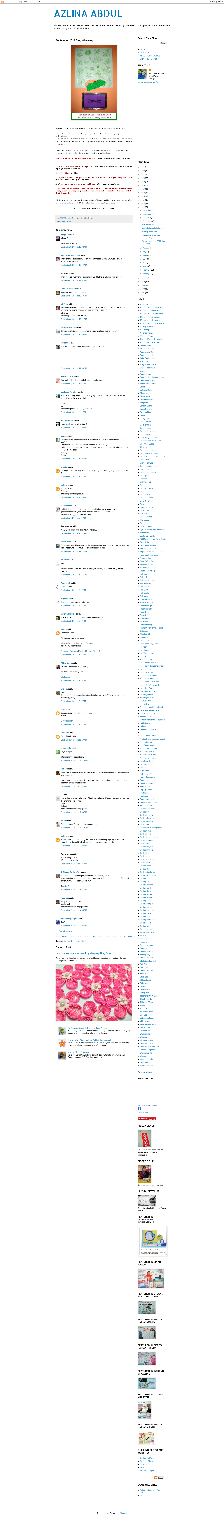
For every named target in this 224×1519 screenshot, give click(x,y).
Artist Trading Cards (148, 358)
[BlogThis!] (85, 218)
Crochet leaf (145, 491)
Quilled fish (144, 825)
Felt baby (144, 574)
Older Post (127, 936)
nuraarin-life (66, 748)
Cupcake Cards (146, 498)
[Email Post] (78, 218)
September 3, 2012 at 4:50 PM (73, 428)
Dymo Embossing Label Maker (152, 530)
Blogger (123, 1513)
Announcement (146, 355)
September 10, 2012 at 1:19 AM (74, 740)
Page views (145, 771)
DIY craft (143, 514)
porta (63, 710)
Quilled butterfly (146, 815)
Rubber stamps (146, 945)
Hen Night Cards (147, 688)
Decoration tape (146, 504)
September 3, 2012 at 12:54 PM (74, 368)
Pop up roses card (149, 232)
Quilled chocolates (147, 818)
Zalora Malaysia (146, 1066)
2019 (142, 182)
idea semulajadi (68, 420)
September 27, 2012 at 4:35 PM (74, 910)
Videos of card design (149, 1024)
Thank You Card (147, 999)
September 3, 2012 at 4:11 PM (73, 412)
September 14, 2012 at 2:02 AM (74, 846)
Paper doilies (145, 780)
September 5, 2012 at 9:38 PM (73, 621)
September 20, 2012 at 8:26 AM (74, 864)
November (147, 214)
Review (143, 936)
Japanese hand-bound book (151, 707)
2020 (142, 178)
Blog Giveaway (67, 221)
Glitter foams (145, 637)
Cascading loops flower (149, 438)
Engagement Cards (148, 549)
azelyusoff (65, 235)
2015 (142, 196)
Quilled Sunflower (147, 872)
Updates (143, 1015)
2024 (142, 167)
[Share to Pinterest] (91, 218)
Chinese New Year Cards (150, 441)
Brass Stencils (146, 409)
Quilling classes (146, 885)
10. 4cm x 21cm (146, 304)
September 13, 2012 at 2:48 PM (74, 812)
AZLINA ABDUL (88, 13)
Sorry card (144, 967)
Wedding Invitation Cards (150, 1047)
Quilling (143, 879)
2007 (142, 293)
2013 (142, 204)
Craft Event (144, 460)
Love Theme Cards (148, 736)
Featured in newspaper (149, 571)
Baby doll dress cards (149, 365)
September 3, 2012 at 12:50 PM (74, 335)
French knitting (146, 625)
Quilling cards (145, 882)
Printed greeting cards (149, 802)
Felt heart (144, 590)
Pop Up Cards (146, 790)
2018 (142, 185)
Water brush (145, 1031)
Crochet (143, 485)
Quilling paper (146, 913)
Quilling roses (145, 917)
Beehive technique (148, 380)
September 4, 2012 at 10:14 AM (74, 533)
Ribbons (143, 942)
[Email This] (82, 218)
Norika (64, 629)
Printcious (144, 796)
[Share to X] (87, 218)
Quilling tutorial (146, 926)
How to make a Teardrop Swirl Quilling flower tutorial (89, 1040)
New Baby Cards (147, 761)
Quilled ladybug (146, 847)
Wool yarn (144, 1062)
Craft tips (143, 476)
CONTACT (144, 53)
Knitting (143, 726)
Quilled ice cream (147, 840)
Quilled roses (145, 866)
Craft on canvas (146, 463)
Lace (142, 733)
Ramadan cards (146, 929)
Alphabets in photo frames (153, 228)
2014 (142, 200)
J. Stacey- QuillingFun (70, 872)
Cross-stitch (145, 495)
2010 (142, 282)
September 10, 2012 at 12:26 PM (74, 761)
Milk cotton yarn (146, 742)
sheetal (64, 467)
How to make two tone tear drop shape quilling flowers (85, 953)
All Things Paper (147, 1471)
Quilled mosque (146, 856)
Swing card (144, 993)
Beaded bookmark (147, 368)
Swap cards (145, 989)
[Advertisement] (152, 122)
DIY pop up (144, 520)
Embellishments (146, 542)
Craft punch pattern (148, 472)
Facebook (74, 651)
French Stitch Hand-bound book (153, 628)
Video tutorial (145, 1021)
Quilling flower (146, 894)
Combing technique (148, 450)
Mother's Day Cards (148, 755)
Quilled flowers (146, 831)
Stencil (143, 974)
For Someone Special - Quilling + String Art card (87, 1028)
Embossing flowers (148, 545)
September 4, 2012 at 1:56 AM (73, 477)
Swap (142, 986)
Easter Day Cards (147, 536)
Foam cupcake (146, 609)
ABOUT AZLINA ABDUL (150, 56)
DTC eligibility (67, 721)
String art (143, 983)
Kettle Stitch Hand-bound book (152, 720)
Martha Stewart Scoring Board (152, 739)
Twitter (82, 651)
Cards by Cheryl (146, 1461)
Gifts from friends (147, 634)
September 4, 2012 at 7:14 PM (73, 606)
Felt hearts (144, 593)
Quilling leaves (146, 907)
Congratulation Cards (149, 453)
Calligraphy (145, 419)
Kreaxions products (148, 729)
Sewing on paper (147, 951)
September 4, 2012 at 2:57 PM (73, 590)
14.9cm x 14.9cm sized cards (152, 323)
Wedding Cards (146, 1043)
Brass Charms (146, 406)
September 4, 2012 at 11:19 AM (74, 551)
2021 (142, 174)
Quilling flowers (146, 898)
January (146, 274)
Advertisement (146, 346)
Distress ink (145, 511)
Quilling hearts (146, 901)
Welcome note (146, 1053)
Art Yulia (143, 1467)
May (145, 259)
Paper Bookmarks (147, 777)
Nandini (64, 769)
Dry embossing (146, 526)
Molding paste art (147, 752)
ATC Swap (144, 361)
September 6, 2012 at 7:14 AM (73, 724)
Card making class (147, 431)
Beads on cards (146, 374)
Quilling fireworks (147, 891)
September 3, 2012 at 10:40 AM (74, 265)
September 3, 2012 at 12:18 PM (74, 296)
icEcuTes (65, 560)
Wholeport (144, 1056)
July (145, 252)
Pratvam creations (69, 289)
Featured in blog (147, 564)
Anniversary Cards (147, 352)
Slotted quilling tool (148, 961)
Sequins (143, 948)
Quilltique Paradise (69, 392)
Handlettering (145, 669)
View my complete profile (148, 82)
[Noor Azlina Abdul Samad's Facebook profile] (139, 1110)
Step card (144, 977)
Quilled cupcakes (147, 821)
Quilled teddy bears (148, 875)
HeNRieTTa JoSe (68, 377)
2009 (142, 285)
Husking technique (148, 698)
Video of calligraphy (148, 1018)
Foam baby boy (146, 602)
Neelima (64, 343)
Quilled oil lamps (147, 859)
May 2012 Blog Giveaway (78, 1052)
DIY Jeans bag (146, 517)
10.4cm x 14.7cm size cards (151, 307)
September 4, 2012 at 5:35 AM (73, 518)
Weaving (143, 1037)
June (145, 255)
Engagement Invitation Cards (152, 552)
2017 (142, 189)
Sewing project (146, 955)
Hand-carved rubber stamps (151, 666)
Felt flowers (145, 587)
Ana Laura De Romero (71, 255)
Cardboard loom (146, 434)
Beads (142, 371)
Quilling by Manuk (147, 1458)
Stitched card (145, 980)
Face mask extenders (149, 555)
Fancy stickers (146, 558)
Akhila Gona (66, 663)
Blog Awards (145, 393)
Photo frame (145, 786)
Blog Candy (145, 396)
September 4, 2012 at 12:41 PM (74, 575)
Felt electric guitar (147, 580)
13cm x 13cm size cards (150, 317)
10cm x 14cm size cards (150, 311)
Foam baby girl (146, 606)
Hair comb (144, 647)
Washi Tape (145, 1028)
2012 (142, 207)
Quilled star (144, 869)
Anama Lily (66, 583)
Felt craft (143, 577)
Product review (146, 805)
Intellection (65, 677)
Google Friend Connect (95, 651)
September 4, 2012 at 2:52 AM (73, 497)
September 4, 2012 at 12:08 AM (74, 459)
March (145, 266)
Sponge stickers (146, 970)
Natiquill (143, 1464)
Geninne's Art (145, 1496)
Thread (143, 1005)
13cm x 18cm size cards (150, 320)
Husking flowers (146, 695)
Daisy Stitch (145, 501)
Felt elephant (145, 583)
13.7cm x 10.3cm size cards (151, 314)
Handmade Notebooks (149, 675)
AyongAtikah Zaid (69, 327)
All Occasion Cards (148, 349)
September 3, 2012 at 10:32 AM (74, 247)
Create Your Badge (143, 1112)
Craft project (145, 469)
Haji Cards (144, 650)
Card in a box (145, 428)
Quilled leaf (144, 853)
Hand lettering (146, 660)
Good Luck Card (147, 641)
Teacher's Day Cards (148, 996)
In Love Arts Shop (147, 701)
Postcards (144, 793)
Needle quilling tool (148, 758)
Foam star (144, 622)
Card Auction (145, 422)
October (146, 218)
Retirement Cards (147, 932)
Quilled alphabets (147, 809)
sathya (64, 821)
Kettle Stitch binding (148, 717)
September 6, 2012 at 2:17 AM (73, 701)
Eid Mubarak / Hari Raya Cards (153, 539)
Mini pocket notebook (149, 748)
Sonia (63, 436)
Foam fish (144, 615)
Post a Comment (65, 931)
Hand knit (144, 656)
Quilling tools (145, 923)
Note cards (144, 764)
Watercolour (145, 1034)
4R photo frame (146, 333)
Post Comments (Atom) (76, 941)
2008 (142, 289)
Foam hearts (145, 618)
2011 (142, 278)
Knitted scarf (145, 723)
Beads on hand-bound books (152, 377)
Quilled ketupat (146, 844)
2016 (142, 193)
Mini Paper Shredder (148, 745)
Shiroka (64, 689)
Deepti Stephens (68, 614)
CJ (62, 795)
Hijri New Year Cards (149, 691)
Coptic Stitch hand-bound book (153, 457)
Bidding (143, 387)
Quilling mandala (147, 910)
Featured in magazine (149, 568)
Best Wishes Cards (148, 384)
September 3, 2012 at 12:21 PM (74, 319)
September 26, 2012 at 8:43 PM (74, 890)
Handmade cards (147, 672)
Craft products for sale (149, 466)
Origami (143, 767)
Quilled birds (145, 812)
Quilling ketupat (146, 904)
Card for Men (145, 425)
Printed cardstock (147, 799)
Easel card (144, 533)
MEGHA (64, 304)
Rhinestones (145, 939)
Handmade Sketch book (150, 682)
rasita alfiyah (66, 506)
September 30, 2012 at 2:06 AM (74, 926)
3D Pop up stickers (148, 327)
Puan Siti (65, 898)
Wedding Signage (147, 1050)
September (147, 221)
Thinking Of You (146, 1002)
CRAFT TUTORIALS (149, 59)
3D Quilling (144, 330)
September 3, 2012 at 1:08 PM (73, 384)
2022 (142, 171)
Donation (144, 523)
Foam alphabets (146, 599)
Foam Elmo (145, 612)
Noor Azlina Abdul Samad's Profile (147, 1105)
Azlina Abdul (66, 542)
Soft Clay (144, 964)
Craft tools (144, 479)
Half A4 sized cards (148, 653)
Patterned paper (146, 783)
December (147, 210)
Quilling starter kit (147, 920)
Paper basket (145, 774)
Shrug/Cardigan (146, 958)
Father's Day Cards (148, 561)
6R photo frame (146, 336)
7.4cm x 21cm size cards (150, 342)
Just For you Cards (148, 714)
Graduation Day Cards (149, 644)
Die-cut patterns (146, 507)
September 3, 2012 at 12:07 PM (74, 280)
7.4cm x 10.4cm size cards (151, 339)
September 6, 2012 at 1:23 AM (73, 655)
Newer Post (61, 936)
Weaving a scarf (146, 1040)
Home (94, 936)
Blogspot (64, 651)
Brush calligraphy (147, 412)
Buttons (143, 415)
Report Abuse (145, 1072)
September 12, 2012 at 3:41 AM (74, 786)
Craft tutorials (145, 482)
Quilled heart (145, 834)
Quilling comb (145, 888)
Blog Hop (144, 403)
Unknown (65, 485)
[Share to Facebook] (89, 218)
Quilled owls (145, 863)
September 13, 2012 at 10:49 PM (74, 828)
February (147, 270)
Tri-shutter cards (146, 1012)
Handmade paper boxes (150, 679)
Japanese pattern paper (150, 710)
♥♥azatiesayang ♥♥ (69, 919)
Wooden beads (146, 1059)
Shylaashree (66, 598)
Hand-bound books (148, 663)
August (146, 248)
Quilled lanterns (146, 850)
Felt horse (144, 596)
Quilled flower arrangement (151, 828)
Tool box (143, 1008)
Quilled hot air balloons (149, 837)
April (145, 263)
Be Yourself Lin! (148, 224)
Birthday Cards (146, 390)
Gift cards (144, 631)
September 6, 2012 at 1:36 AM (73, 681)
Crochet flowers (146, 488)
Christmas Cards (147, 444)
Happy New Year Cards (150, 685)
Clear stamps (145, 447)
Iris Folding (144, 704)
